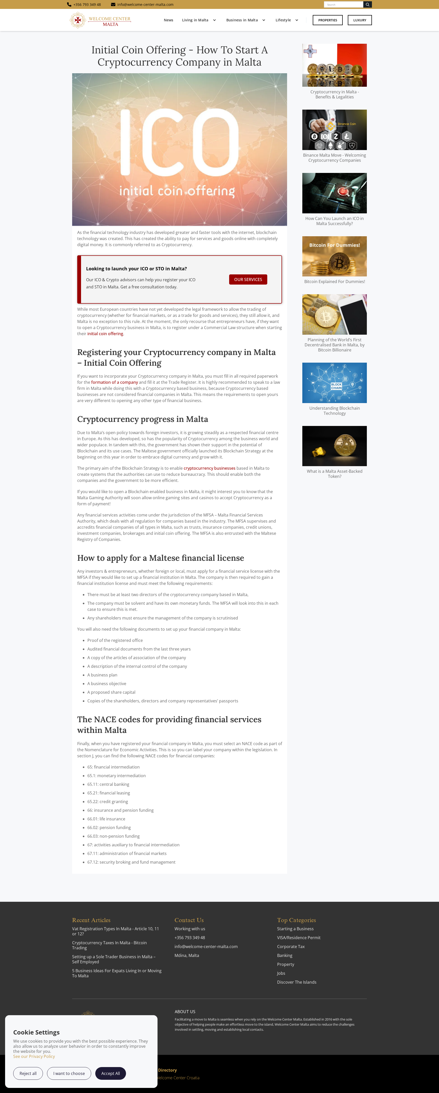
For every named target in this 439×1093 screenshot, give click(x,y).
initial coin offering (105, 333)
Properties (327, 20)
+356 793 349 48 (190, 937)
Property (285, 964)
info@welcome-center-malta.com (206, 946)
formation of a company (114, 382)
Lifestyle (283, 20)
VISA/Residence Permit (299, 937)
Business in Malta (242, 20)
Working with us (190, 929)
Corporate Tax (291, 946)
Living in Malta (195, 20)
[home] (100, 20)
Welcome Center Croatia (177, 1078)
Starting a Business (295, 929)
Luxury (359, 20)
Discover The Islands (297, 982)
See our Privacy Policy (34, 1056)
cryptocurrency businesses (210, 468)
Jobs (281, 973)
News (168, 20)
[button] (198, 20)
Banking (284, 955)
